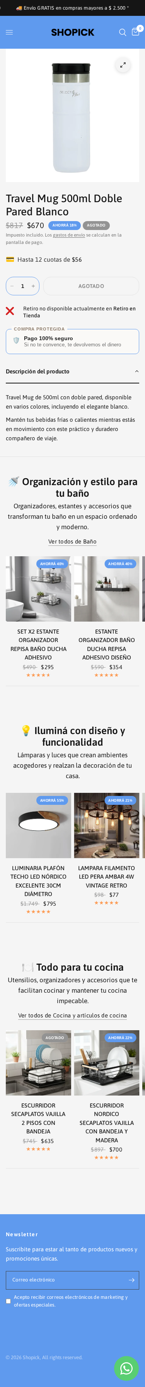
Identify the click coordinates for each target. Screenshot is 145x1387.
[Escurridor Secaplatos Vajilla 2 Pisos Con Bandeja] (38, 1063)
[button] (72, 371)
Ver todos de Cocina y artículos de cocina (72, 1015)
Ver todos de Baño (72, 541)
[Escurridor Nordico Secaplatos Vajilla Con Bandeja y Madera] (107, 1063)
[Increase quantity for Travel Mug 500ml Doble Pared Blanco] (33, 286)
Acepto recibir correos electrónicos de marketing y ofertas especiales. (71, 1301)
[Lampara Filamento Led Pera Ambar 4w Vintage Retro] (107, 825)
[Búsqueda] (122, 32)
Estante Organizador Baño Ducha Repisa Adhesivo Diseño (106, 644)
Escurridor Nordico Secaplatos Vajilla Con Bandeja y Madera (107, 1122)
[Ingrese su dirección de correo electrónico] (131, 1280)
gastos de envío (69, 235)
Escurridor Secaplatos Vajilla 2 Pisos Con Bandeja (38, 1118)
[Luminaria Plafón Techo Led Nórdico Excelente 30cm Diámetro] (38, 825)
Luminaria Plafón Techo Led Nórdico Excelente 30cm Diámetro (38, 881)
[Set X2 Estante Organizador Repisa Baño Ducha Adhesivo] (38, 589)
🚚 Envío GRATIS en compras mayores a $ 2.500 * (59, 7)
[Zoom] (123, 65)
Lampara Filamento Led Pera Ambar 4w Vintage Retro (106, 877)
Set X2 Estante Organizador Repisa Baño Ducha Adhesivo (38, 644)
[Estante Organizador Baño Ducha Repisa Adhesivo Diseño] (107, 589)
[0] (134, 32)
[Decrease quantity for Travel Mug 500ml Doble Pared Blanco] (12, 286)
